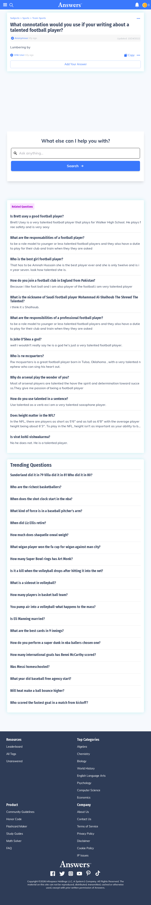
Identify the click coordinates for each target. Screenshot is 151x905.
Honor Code (14, 819)
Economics (83, 797)
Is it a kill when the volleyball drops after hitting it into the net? (56, 571)
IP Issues (82, 855)
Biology (81, 761)
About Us (83, 812)
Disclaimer (83, 841)
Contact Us (84, 819)
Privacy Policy (85, 833)
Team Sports (39, 18)
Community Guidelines (20, 812)
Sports (25, 18)
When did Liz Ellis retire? (28, 523)
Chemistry (83, 754)
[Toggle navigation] (5, 5)
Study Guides (14, 833)
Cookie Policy (85, 848)
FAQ (9, 848)
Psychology (84, 783)
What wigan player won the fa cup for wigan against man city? (55, 547)
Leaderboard (14, 746)
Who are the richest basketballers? (35, 487)
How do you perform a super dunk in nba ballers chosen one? (55, 643)
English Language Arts (91, 776)
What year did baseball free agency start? (40, 679)
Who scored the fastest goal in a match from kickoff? (49, 703)
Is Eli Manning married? (27, 619)
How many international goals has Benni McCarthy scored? (53, 655)
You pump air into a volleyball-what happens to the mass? (53, 607)
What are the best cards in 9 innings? (37, 631)
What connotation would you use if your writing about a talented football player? (69, 27)
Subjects (14, 18)
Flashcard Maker (16, 826)
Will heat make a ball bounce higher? (37, 691)
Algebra (82, 746)
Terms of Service (87, 826)
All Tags (11, 754)
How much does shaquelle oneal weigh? (39, 535)
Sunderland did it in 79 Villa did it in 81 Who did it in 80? (51, 475)
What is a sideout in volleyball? (33, 583)
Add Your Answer (75, 64)
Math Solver (13, 841)
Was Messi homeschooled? (30, 667)
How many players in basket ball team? (39, 595)
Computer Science (88, 790)
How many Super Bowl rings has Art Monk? (41, 559)
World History (86, 768)
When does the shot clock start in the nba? (41, 499)
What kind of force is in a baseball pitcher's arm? (46, 511)
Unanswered (14, 761)
